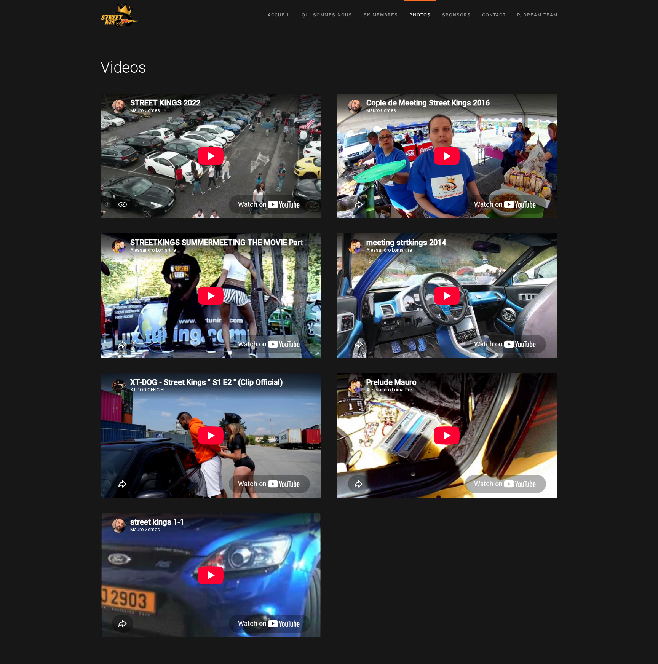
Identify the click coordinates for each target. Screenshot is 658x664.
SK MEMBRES (381, 15)
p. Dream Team (537, 15)
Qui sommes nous (327, 15)
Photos (420, 15)
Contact (494, 15)
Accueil (279, 15)
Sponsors (456, 15)
